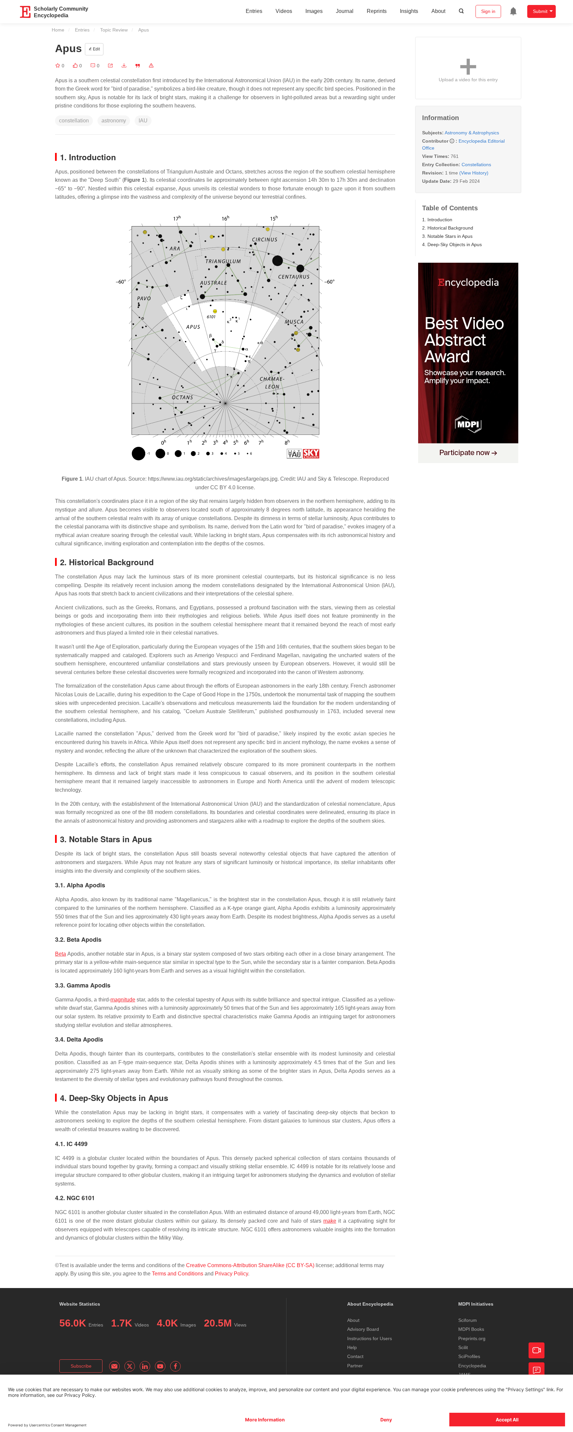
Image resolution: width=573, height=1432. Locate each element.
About (438, 11)
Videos (284, 11)
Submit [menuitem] (540, 11)
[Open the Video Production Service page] (536, 1350)
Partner (355, 1365)
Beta (60, 954)
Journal (344, 11)
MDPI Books (471, 1329)
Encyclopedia (472, 1365)
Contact (355, 1356)
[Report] (151, 65)
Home (58, 30)
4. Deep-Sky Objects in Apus (452, 244)
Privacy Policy (231, 1273)
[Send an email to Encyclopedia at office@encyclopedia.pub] (114, 1366)
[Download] (124, 65)
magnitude (122, 999)
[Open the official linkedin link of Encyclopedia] (145, 1366)
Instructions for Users (369, 1338)
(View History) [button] (473, 172)
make (329, 1221)
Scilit (463, 1347)
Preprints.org (471, 1338)
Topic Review (114, 30)
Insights (409, 11)
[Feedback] (536, 1370)
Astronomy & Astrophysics (472, 132)
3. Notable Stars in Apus (447, 236)
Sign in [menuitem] (488, 11)
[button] (110, 65)
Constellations (476, 164)
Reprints (377, 11)
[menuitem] (513, 11)
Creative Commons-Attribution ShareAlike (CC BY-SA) (250, 1265)
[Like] (76, 65)
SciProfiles (469, 1356)
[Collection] (58, 65)
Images (314, 11)
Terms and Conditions (177, 1273)
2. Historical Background (447, 228)
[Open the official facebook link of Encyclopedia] (175, 1366)
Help (352, 1347)
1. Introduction (437, 219)
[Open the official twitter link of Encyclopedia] (129, 1366)
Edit (96, 49)
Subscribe (81, 1366)
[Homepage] (25, 12)
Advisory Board (363, 1329)
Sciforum (467, 1320)
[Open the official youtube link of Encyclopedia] (160, 1366)
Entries (254, 11)
